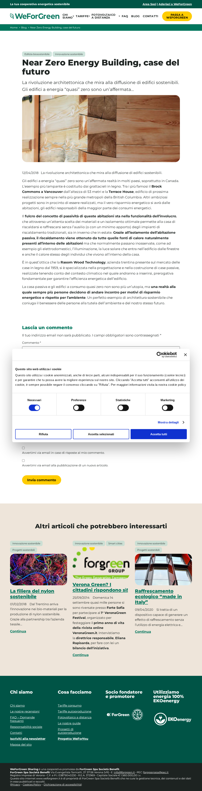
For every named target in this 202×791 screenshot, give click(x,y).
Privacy (15, 784)
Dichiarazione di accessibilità (62, 784)
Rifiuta (43, 434)
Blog (135, 16)
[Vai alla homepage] (34, 16)
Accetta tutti (158, 434)
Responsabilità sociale (26, 727)
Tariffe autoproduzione (74, 711)
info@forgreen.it (124, 772)
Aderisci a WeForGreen (175, 4)
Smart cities (115, 543)
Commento (31, 343)
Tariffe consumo (69, 705)
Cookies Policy (32, 784)
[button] (67, 16)
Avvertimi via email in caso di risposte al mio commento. (63, 453)
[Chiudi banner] (185, 354)
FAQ (125, 16)
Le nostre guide (69, 723)
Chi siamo (17, 705)
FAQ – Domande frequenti (22, 719)
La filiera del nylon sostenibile (32, 593)
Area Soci (149, 4)
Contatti (150, 16)
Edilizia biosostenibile (37, 54)
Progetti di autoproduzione (69, 731)
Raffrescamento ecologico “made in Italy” (158, 596)
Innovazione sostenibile (69, 54)
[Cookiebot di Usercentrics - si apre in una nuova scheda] (159, 355)
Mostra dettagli (168, 422)
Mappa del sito (21, 744)
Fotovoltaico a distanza (75, 717)
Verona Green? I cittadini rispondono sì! (100, 587)
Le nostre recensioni (24, 711)
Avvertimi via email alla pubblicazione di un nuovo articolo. (65, 465)
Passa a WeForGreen (177, 16)
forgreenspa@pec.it (155, 772)
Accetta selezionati (101, 434)
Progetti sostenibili (23, 549)
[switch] (78, 407)
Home (14, 27)
